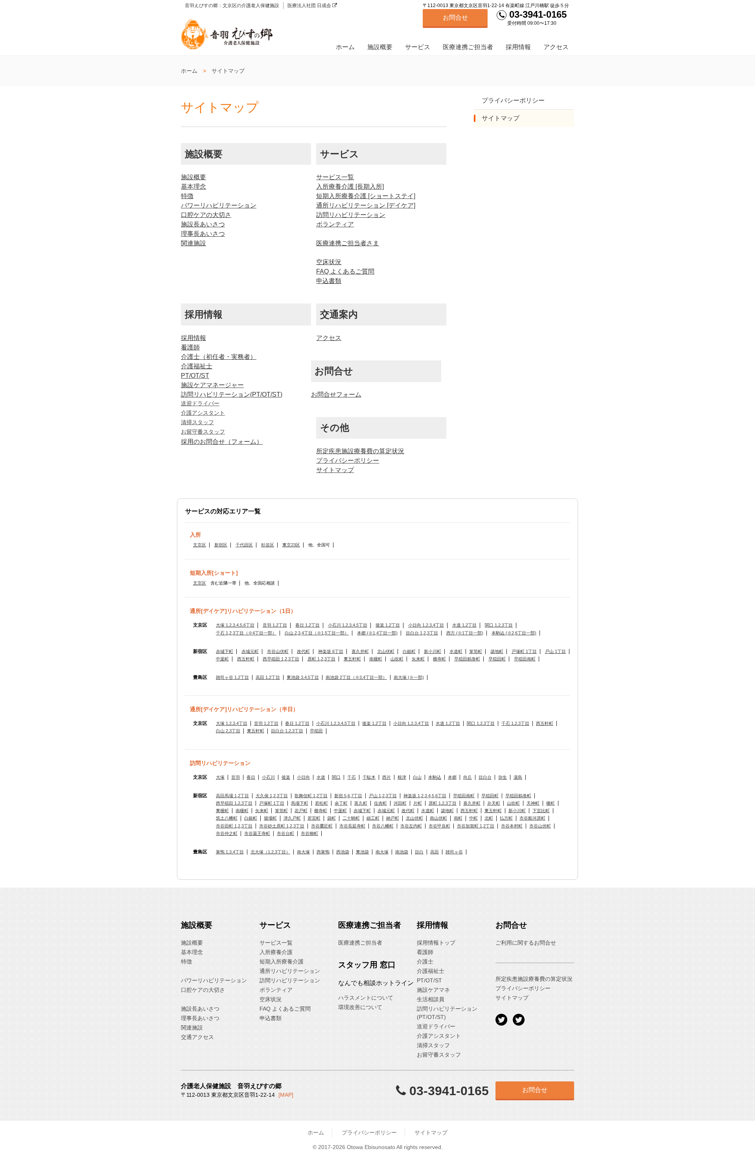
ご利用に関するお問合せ (525, 943)
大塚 (220, 777)
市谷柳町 (309, 833)
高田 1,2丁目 (268, 677)
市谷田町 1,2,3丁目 (234, 826)
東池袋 (362, 851)
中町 (473, 818)
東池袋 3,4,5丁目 (303, 677)
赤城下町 (224, 651)
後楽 (286, 777)
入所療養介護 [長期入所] (350, 186)
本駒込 (434, 777)
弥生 (502, 777)
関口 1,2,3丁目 (499, 625)
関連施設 (193, 243)
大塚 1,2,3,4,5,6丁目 (235, 625)
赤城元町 (250, 651)
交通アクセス (197, 1037)
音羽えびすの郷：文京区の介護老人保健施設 (232, 5)
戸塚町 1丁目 (524, 651)
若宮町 (314, 818)
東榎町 (222, 810)
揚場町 (270, 818)
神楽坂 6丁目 (330, 651)
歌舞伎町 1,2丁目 (311, 795)
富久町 (360, 803)
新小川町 (432, 651)
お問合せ (455, 17)
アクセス (556, 47)
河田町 (400, 803)
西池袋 (342, 851)
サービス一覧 (335, 177)
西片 (386, 777)
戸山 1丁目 (555, 651)
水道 (321, 777)
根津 (402, 777)
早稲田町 (497, 658)
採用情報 (518, 47)
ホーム (345, 47)
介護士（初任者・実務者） (218, 356)
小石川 (268, 777)
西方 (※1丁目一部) (464, 633)
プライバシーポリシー (347, 460)
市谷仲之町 (227, 833)
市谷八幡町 (383, 826)
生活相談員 (430, 999)
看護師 (190, 347)
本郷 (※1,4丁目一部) (377, 633)
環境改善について (360, 1007)
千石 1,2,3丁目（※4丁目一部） (246, 633)
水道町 (455, 651)
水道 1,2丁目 (464, 625)
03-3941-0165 (536, 14)
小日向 (303, 777)
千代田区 (244, 544)
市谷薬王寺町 (257, 833)
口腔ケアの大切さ (206, 214)
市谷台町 (285, 833)
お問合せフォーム (336, 394)
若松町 (321, 803)
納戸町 (392, 818)
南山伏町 (438, 818)
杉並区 (267, 544)
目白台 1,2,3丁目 (422, 633)
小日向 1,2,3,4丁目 (426, 625)
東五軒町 (352, 658)
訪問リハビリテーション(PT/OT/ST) (231, 394)
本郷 (452, 777)
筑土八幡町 (227, 818)
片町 (417, 803)
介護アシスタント (203, 413)
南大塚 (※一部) (409, 677)
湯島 (518, 777)
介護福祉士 (196, 366)
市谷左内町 (411, 826)
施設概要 (379, 47)
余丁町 (341, 803)
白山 (417, 777)
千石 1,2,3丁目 (515, 723)
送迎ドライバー (200, 403)
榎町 (550, 803)
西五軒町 (245, 658)
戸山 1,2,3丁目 (383, 795)
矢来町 (418, 658)
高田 (434, 851)
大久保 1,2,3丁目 (272, 795)
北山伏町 (385, 651)
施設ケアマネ (433, 990)
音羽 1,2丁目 (275, 625)
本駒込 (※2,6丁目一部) (514, 633)
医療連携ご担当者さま (347, 243)
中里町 (222, 658)
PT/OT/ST (195, 375)
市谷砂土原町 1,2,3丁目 (281, 826)
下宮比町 (541, 810)
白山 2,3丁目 (228, 730)
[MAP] (285, 1095)
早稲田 (316, 730)
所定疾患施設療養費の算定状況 (360, 451)
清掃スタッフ (197, 422)
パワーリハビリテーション (218, 205)
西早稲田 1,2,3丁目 (281, 658)
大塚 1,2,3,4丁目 (231, 723)
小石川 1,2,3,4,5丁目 (347, 625)
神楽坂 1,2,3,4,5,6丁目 (424, 795)
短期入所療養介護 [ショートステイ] (365, 196)
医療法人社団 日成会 (309, 5)
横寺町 (439, 658)
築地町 (496, 651)
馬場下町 (299, 803)
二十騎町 (351, 818)
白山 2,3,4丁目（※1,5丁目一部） (317, 633)
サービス (417, 47)
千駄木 (369, 777)
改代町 (303, 651)
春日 (251, 777)
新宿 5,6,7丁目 (348, 795)
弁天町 (493, 803)
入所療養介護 (276, 952)
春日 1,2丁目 (307, 625)
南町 (458, 818)
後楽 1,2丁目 (388, 625)
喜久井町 (360, 651)
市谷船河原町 (532, 818)
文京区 (199, 544)
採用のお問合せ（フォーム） (222, 441)
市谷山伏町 (278, 651)
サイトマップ (335, 470)
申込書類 (328, 281)
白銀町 (409, 651)
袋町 (331, 818)
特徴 (187, 196)
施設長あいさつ (203, 224)
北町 (488, 818)
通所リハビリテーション (290, 971)
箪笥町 (475, 651)
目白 (419, 851)
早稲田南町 (525, 658)
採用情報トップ (436, 943)
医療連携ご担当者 (468, 47)
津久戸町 (292, 818)
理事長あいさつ (203, 233)
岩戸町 (301, 810)
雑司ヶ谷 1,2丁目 (232, 677)
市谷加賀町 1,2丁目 (475, 826)
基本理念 (193, 186)
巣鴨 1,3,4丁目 (230, 851)
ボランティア (335, 224)
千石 (351, 777)
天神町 (533, 803)
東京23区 (291, 544)
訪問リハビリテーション (350, 214)
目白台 (485, 777)
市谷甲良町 (439, 826)
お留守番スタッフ (203, 431)
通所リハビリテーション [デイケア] (365, 205)
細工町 (372, 818)
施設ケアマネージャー (212, 385)
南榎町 (375, 658)
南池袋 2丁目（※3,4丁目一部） (356, 677)
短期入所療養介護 (282, 961)
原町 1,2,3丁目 (321, 658)
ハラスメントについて (365, 998)
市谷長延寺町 (352, 826)
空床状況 (328, 262)
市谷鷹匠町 (322, 826)
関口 (336, 777)
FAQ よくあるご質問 (345, 271)
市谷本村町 (512, 826)
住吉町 (380, 803)
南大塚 (303, 851)
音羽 (235, 777)
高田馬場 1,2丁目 (232, 795)
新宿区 (220, 544)
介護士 (425, 961)
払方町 (506, 818)
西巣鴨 (323, 851)
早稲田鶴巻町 (467, 658)
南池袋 (401, 851)
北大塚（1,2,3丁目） (270, 851)
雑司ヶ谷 (454, 851)
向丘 (467, 777)
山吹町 (396, 658)
